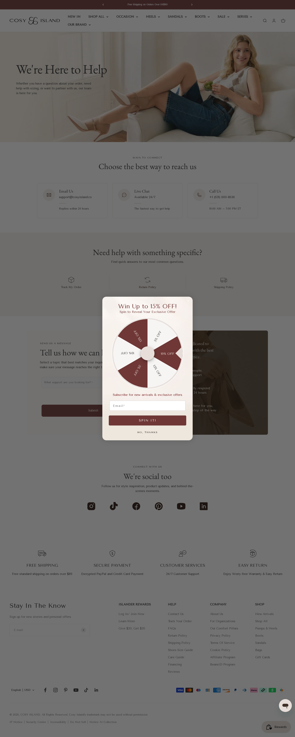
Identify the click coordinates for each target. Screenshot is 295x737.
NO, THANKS (147, 432)
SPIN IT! (147, 420)
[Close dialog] (188, 301)
